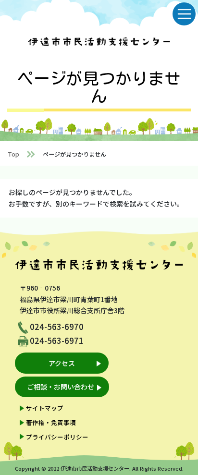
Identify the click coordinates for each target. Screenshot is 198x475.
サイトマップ (44, 408)
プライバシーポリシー (57, 436)
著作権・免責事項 (51, 422)
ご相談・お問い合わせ (60, 386)
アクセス (62, 363)
